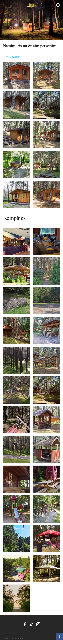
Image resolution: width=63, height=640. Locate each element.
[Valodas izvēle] (58, 5)
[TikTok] (31, 624)
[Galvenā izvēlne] (5, 5)
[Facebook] (25, 624)
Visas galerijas (13, 56)
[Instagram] (38, 624)
